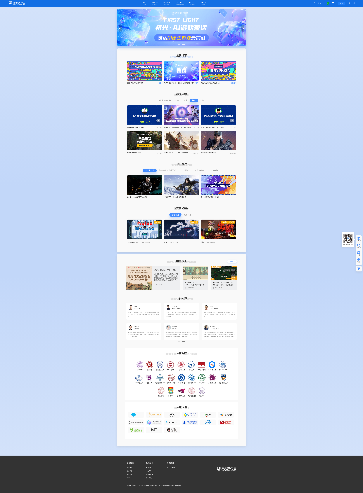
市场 (202, 101)
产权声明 (149, 471)
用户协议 (149, 467)
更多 (232, 261)
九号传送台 (185, 171)
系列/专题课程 (165, 101)
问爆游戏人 (149, 171)
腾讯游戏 (129, 467)
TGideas (129, 478)
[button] (179, 44)
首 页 (145, 3)
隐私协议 (149, 478)
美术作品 (187, 215)
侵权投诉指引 (150, 474)
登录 (341, 3)
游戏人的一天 (200, 171)
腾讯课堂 (129, 474)
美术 (194, 101)
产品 (177, 101)
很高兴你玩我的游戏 (167, 171)
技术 (185, 101)
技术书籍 (214, 171)
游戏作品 (175, 215)
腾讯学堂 (129, 471)
